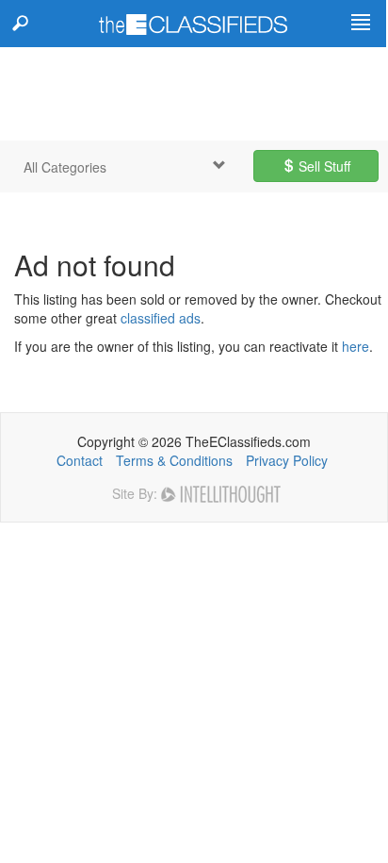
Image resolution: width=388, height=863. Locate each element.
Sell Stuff (322, 166)
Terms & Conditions (174, 460)
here (355, 346)
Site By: (136, 493)
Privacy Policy (287, 460)
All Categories (65, 167)
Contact (80, 460)
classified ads (161, 317)
